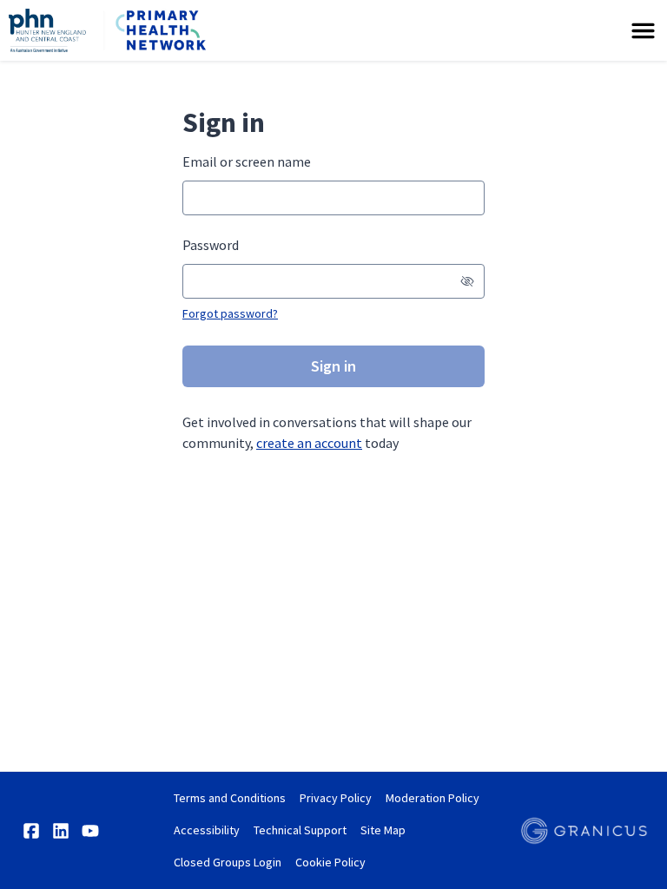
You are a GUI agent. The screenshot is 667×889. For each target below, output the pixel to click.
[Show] (467, 281)
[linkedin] (61, 831)
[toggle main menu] (643, 31)
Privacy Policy (336, 798)
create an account (309, 442)
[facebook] (31, 831)
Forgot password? (230, 313)
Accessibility (207, 830)
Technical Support (300, 830)
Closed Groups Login (227, 862)
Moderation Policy (432, 798)
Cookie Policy (330, 862)
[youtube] (90, 831)
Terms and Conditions (230, 798)
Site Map (383, 830)
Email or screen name (246, 161)
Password (210, 245)
